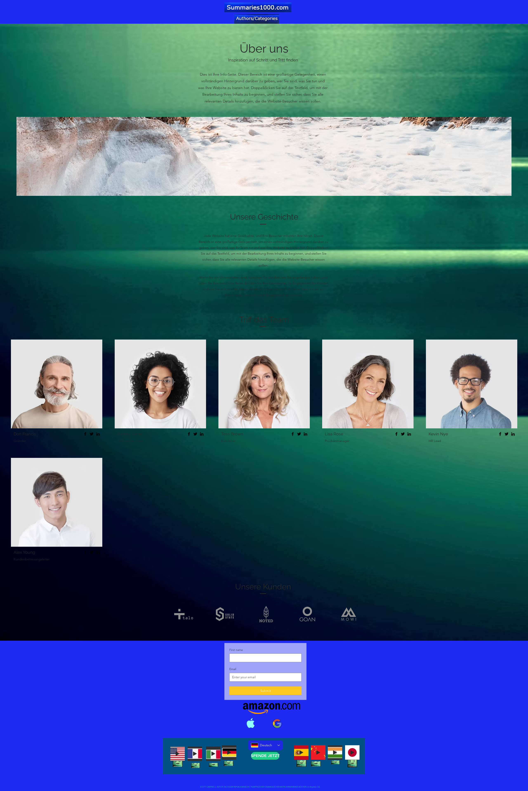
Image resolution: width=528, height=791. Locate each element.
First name (236, 650)
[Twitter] (91, 433)
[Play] (177, 754)
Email (232, 669)
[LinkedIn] (97, 433)
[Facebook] (85, 433)
